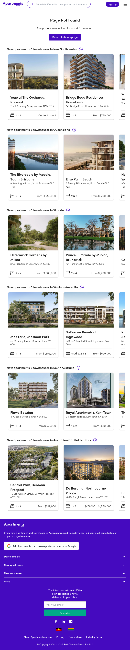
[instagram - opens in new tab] (71, 621)
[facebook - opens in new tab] (56, 621)
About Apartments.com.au (38, 636)
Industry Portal (94, 636)
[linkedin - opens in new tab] (63, 621)
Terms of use (75, 636)
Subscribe (65, 613)
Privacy (60, 636)
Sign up (112, 4)
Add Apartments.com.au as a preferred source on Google (44, 546)
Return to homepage (65, 37)
